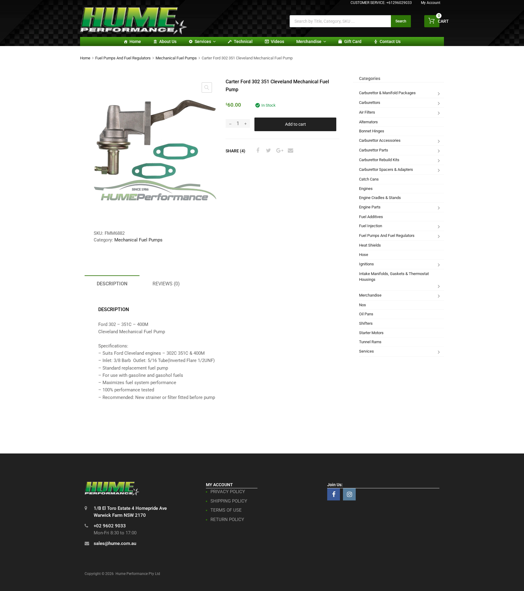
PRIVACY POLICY (227, 491)
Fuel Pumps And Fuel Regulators (123, 58)
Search (400, 21)
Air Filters (367, 112)
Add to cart (295, 124)
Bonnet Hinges (371, 131)
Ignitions (366, 264)
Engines (366, 188)
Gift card (352, 41)
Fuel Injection (370, 226)
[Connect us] (333, 494)
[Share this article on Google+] (279, 150)
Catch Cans (369, 179)
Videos (277, 41)
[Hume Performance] (133, 32)
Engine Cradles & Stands (380, 197)
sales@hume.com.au (115, 543)
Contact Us (390, 41)
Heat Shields (370, 245)
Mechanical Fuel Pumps (176, 58)
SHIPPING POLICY (228, 501)
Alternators (368, 122)
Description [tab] (112, 284)
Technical (243, 41)
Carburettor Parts (373, 150)
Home (135, 41)
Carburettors (369, 102)
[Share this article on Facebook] (257, 150)
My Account (430, 3)
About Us (167, 41)
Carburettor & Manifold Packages (387, 93)
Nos (362, 305)
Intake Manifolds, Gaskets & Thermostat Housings (394, 276)
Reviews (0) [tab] (166, 284)
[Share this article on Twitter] (268, 150)
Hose (363, 254)
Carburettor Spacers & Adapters (386, 169)
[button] (207, 87)
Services (203, 41)
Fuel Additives (371, 216)
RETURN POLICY (227, 519)
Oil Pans (366, 314)
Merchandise (308, 41)
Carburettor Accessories (380, 140)
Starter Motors (371, 332)
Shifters (366, 323)
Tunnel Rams (370, 342)
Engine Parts (370, 207)
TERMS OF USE (226, 510)
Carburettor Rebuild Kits (379, 160)
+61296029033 (399, 3)
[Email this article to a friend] (290, 150)
